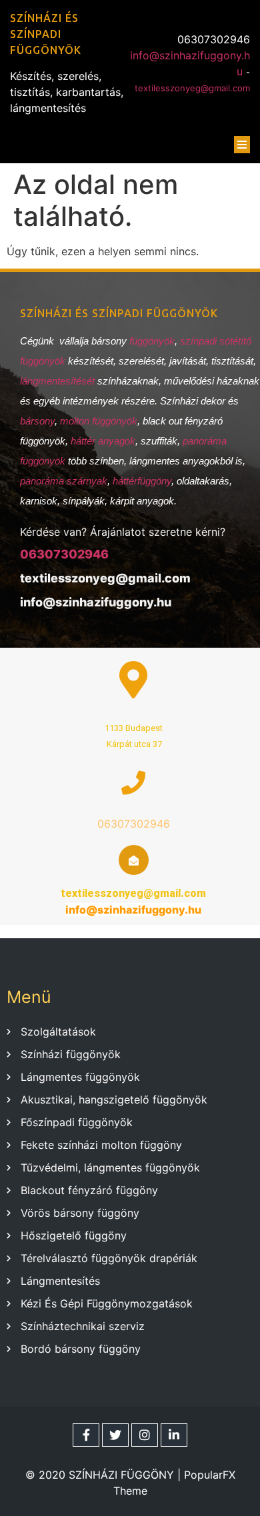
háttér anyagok (103, 440)
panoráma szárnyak (63, 480)
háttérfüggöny (142, 480)
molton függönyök (98, 420)
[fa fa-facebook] (86, 1435)
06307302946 (64, 554)
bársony (37, 420)
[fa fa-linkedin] (174, 1435)
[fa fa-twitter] (115, 1435)
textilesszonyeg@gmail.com (192, 88)
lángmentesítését (58, 380)
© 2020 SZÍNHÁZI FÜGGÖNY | (104, 1474)
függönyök (152, 341)
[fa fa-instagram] (144, 1435)
